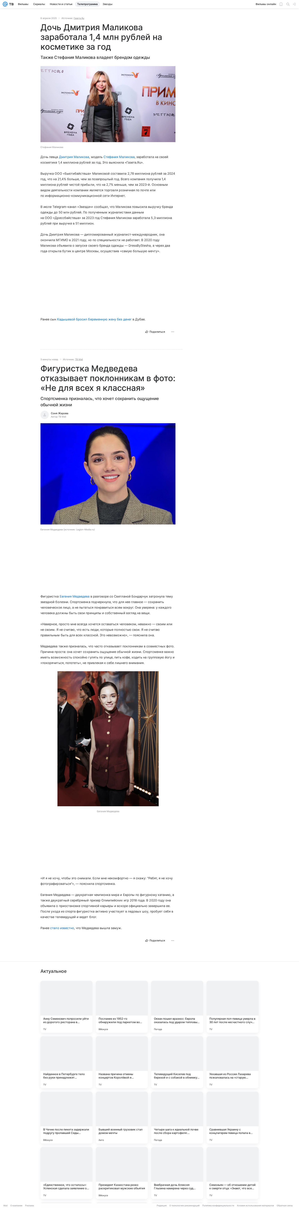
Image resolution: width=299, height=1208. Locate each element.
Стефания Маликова (119, 157)
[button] (107, 104)
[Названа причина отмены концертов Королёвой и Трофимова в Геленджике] (122, 1062)
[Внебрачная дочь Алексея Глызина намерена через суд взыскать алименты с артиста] (177, 1173)
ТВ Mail (79, 359)
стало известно (62, 928)
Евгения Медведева (75, 596)
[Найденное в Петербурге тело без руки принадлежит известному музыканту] (66, 1062)
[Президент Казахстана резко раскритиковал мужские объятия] (122, 1173)
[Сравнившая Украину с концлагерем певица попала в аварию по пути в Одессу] (233, 1118)
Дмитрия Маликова (74, 157)
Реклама (29, 1205)
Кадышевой (66, 319)
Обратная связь (285, 1205)
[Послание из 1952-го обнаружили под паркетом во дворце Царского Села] (122, 1007)
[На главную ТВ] (11, 4)
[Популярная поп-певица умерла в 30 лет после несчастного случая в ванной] (233, 1007)
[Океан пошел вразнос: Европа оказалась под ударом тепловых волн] (177, 1007)
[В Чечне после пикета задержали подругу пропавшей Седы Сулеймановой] (66, 1118)
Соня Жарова (59, 413)
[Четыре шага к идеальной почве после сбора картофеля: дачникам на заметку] (177, 1118)
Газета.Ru (79, 18)
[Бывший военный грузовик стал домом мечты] (122, 1118)
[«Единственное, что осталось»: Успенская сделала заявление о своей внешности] (66, 1173)
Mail (5, 1205)
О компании (16, 1205)
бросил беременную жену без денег (104, 319)
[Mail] (5, 4)
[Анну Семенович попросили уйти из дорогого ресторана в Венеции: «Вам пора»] (66, 1007)
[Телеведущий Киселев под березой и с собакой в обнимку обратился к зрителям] (177, 1062)
